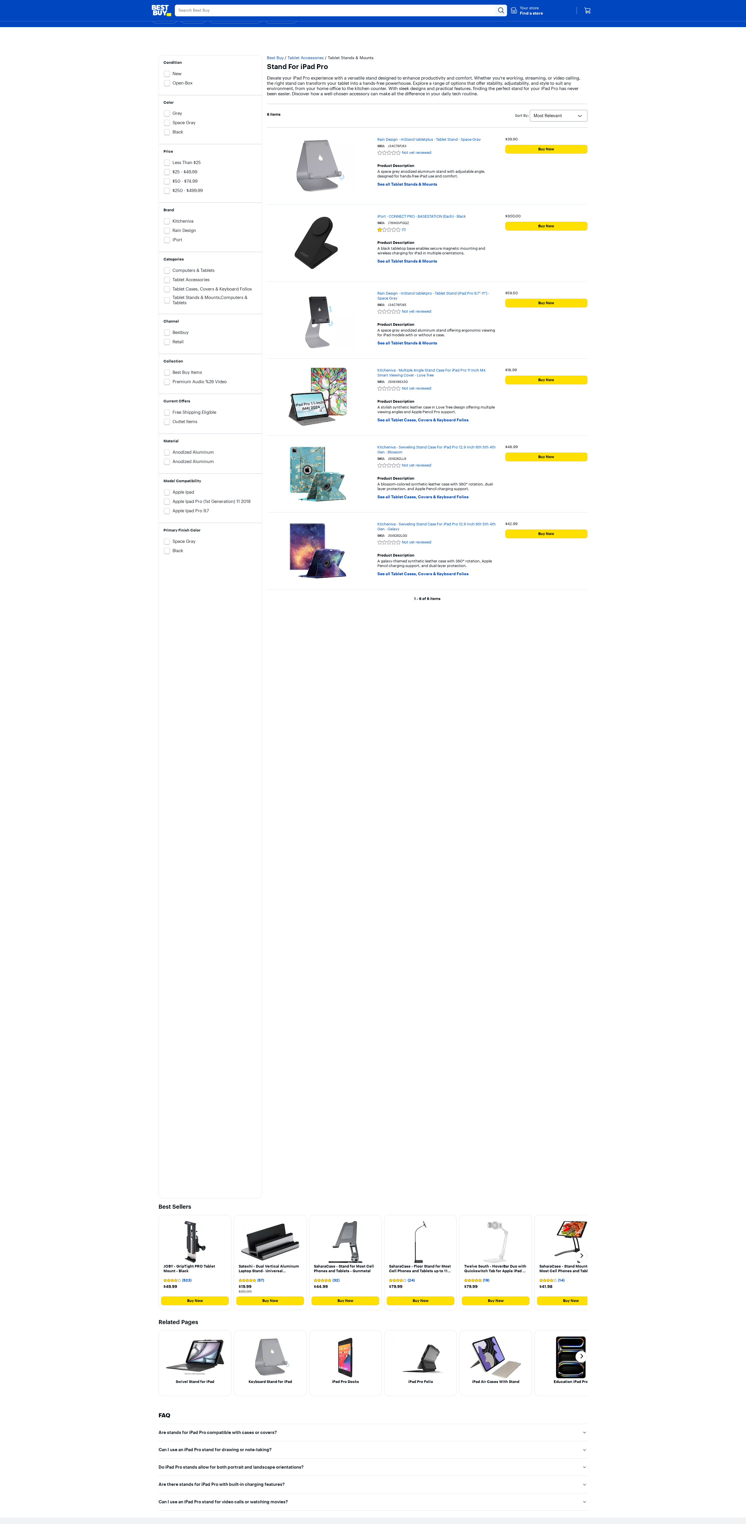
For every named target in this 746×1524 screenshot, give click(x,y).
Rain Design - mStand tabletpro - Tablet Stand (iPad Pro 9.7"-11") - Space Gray (433, 295)
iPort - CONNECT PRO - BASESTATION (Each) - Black (421, 216)
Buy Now (546, 149)
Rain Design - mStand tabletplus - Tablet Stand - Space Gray (429, 139)
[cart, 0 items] (587, 10)
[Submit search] (501, 10)
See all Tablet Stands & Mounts (407, 184)
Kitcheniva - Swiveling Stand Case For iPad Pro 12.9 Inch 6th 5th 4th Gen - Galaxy (436, 526)
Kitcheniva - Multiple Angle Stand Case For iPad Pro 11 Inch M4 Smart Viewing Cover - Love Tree (431, 372)
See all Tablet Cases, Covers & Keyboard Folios (423, 420)
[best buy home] (161, 10)
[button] (527, 10)
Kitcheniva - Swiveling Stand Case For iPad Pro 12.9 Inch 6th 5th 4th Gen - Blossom (436, 449)
